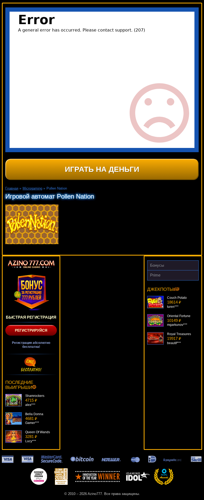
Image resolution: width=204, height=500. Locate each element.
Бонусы (157, 265)
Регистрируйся (31, 330)
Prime (155, 275)
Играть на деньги (102, 169)
